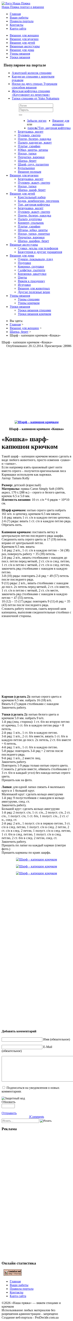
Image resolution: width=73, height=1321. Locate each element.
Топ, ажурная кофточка (55, 128)
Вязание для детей (22, 42)
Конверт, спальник (31, 222)
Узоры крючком (29, 303)
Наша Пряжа (23, 7)
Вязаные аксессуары (24, 244)
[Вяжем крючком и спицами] (16, 3)
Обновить (8, 1102)
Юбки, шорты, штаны (33, 150)
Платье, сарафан (29, 146)
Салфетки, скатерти (31, 270)
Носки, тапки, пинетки (34, 233)
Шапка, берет (27, 160)
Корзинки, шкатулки (32, 274)
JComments (36, 1116)
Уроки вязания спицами (34, 310)
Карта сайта (18, 28)
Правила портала (21, 21)
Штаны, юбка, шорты (33, 230)
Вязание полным (29, 171)
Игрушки (24, 284)
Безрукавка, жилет (30, 131)
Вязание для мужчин (24, 39)
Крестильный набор (32, 197)
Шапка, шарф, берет (32, 190)
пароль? (33, 128)
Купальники (26, 168)
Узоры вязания (20, 53)
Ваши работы (19, 17)
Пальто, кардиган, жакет (35, 142)
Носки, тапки (27, 153)
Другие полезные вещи (34, 292)
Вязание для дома (22, 50)
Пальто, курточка (30, 219)
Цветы (22, 277)
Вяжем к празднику (31, 281)
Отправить (9, 1113)
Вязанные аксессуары (25, 46)
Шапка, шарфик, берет (33, 241)
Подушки (24, 263)
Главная (15, 14)
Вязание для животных (34, 288)
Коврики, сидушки (31, 266)
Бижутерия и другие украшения (40, 252)
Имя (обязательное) (56, 1039)
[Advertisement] (36, 384)
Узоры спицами (29, 299)
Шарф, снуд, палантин (33, 164)
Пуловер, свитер (29, 135)
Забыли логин (36, 120)
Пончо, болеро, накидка (34, 139)
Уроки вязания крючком (34, 314)
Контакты (16, 25)
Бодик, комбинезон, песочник (38, 201)
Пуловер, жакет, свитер (34, 182)
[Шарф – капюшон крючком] (37, 422)
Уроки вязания (20, 57)
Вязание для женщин (24, 35)
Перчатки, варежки (31, 157)
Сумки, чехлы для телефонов (38, 248)
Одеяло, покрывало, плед (35, 259)
